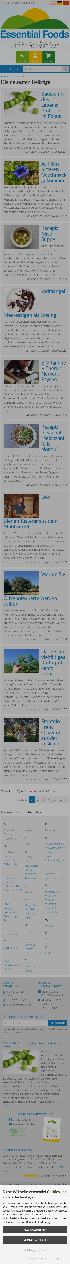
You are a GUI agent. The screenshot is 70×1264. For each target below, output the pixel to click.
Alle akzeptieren (35, 1229)
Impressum (61, 1258)
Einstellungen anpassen (35, 1250)
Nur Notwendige (35, 1240)
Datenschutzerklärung (38, 1258)
